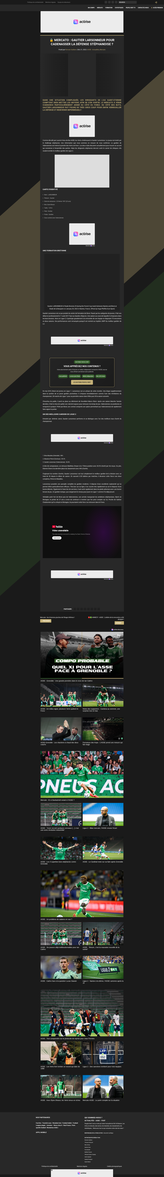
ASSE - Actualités (93, 49)
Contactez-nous (143, 7)
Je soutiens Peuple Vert (82, 382)
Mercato (100, 7)
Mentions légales (50, 2)
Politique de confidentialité (35, 2)
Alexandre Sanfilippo (108, 1133)
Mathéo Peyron (88, 1152)
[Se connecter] (156, 2)
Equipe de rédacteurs (64, 2)
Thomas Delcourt (89, 1142)
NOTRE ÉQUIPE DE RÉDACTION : (93, 1137)
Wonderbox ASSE (52, 1127)
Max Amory (87, 1144)
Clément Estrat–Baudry (90, 1154)
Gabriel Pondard (88, 1159)
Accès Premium (157, 7)
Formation (108, 7)
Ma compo (91, 7)
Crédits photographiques (114, 1166)
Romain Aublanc (71, 49)
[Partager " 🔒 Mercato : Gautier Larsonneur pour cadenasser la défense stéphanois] (74, 609)
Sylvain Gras (88, 1147)
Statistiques (119, 7)
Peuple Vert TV (130, 7)
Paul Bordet (87, 1149)
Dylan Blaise (88, 1161)
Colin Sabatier (88, 1157)
